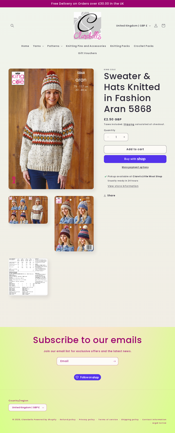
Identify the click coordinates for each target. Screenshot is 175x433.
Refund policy (68, 419)
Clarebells (27, 419)
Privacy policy (87, 419)
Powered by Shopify (45, 419)
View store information (123, 186)
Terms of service (108, 419)
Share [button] (111, 195)
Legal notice (159, 423)
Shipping (129, 124)
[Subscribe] (114, 361)
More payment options (135, 167)
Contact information (154, 419)
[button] (12, 25)
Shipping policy (130, 419)
